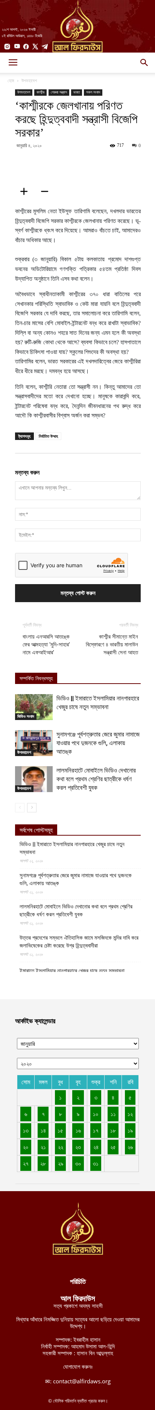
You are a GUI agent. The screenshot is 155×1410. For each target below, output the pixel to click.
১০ (96, 1114)
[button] (144, 63)
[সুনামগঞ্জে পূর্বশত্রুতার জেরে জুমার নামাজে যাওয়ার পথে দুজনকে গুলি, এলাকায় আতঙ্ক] (34, 743)
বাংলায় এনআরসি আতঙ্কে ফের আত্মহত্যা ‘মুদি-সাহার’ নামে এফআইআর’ (46, 644)
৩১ (96, 1163)
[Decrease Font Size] (47, 191)
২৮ (43, 1163)
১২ (130, 1114)
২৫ (113, 1147)
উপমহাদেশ (29, 80)
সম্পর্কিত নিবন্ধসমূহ (36, 678)
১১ (113, 1114)
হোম (11, 80)
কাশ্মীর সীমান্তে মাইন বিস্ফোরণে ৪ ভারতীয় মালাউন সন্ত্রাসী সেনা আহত (112, 644)
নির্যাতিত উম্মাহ (48, 436)
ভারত (76, 92)
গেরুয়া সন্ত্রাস (59, 92)
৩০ (78, 1163)
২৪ (96, 1147)
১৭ (96, 1130)
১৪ (43, 1130)
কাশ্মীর (40, 92)
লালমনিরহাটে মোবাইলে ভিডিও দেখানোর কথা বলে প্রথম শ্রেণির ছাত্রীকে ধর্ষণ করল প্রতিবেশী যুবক (96, 779)
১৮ (113, 1130)
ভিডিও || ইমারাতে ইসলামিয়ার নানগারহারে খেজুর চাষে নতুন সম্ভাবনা (72, 848)
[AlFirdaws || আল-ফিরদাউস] (77, 26)
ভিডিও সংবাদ (25, 716)
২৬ (130, 1147)
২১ (43, 1147)
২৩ (78, 1147)
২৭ (26, 1163)
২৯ (60, 1163)
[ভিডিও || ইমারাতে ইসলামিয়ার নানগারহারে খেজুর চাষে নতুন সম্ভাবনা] (34, 707)
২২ (60, 1147)
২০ (26, 1147)
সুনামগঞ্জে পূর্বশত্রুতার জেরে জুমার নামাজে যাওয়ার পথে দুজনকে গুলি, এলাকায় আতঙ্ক (98, 743)
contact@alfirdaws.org (82, 1381)
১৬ (78, 1130)
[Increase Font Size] (26, 191)
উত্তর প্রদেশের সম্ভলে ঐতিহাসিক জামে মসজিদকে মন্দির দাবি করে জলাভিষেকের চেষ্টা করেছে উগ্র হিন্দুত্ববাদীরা (79, 941)
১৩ (26, 1130)
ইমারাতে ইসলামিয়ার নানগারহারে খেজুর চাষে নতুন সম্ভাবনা (72, 970)
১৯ (130, 1130)
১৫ (60, 1130)
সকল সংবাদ (93, 92)
